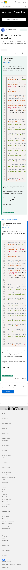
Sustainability (4, 555)
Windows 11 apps (5, 433)
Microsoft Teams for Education (7, 469)
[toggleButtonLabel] (26, 6)
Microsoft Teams (5, 501)
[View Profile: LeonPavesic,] (4, 59)
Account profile (5, 440)
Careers (3, 538)
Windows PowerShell (7, 6)
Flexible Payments (5, 457)
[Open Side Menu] (2, 2)
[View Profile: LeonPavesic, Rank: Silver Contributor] (3, 224)
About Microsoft (5, 540)
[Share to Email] (22, 409)
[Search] (15, 2)
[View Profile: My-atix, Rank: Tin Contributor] (3, 30)
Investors (3, 548)
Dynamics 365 (4, 494)
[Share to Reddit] (14, 409)
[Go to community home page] (5, 2)
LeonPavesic (10, 58)
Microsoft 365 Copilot (6, 504)
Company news (5, 543)
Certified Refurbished (6, 452)
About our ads (16, 566)
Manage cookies (5, 564)
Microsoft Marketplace (6, 526)
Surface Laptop (4, 418)
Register (19, 2)
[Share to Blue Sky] (16, 409)
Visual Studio (4, 531)
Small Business (4, 506)
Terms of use (12, 564)
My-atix (8, 29)
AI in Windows (4, 428)
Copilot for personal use (6, 425)
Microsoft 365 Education (6, 472)
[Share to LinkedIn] (6, 409)
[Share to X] (11, 409)
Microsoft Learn (5, 518)
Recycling (10, 566)
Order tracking (4, 450)
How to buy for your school (7, 474)
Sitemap (3, 563)
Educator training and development (8, 477)
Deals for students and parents (8, 479)
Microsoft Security (5, 491)
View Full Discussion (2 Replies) (9, 219)
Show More (5, 46)
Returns (3, 447)
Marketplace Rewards (6, 528)
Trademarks (18, 564)
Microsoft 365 (4, 496)
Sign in (8, 391)
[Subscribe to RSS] (19, 409)
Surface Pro (4, 416)
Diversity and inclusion (6, 550)
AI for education (5, 482)
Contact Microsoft (10, 563)
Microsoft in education (6, 464)
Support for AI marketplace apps (8, 521)
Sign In (24, 2)
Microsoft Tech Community (7, 523)
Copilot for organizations (6, 423)
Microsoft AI (4, 489)
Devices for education (6, 467)
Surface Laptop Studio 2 (6, 421)
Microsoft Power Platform (6, 499)
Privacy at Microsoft (5, 545)
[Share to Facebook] (9, 409)
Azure (3, 513)
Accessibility (4, 553)
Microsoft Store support (6, 445)
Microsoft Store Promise (6, 455)
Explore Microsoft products (7, 430)
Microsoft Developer (6, 516)
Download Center (5, 442)
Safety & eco (4, 566)
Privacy (16, 563)
